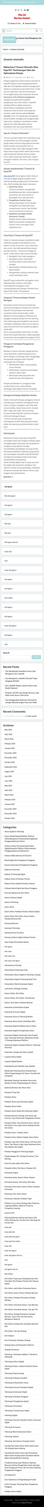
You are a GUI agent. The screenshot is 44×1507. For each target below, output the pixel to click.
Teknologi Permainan (13, 1427)
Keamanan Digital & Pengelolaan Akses (19, 1031)
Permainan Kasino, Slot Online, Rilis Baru (20, 1182)
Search (6, 653)
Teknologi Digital (11, 1415)
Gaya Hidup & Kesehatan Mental (17, 942)
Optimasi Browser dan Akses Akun (18, 1088)
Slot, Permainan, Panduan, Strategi (17, 1340)
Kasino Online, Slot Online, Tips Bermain (20, 998)
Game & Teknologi (11, 902)
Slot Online (9, 1274)
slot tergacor (9, 1336)
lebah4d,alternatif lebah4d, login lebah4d (20, 1066)
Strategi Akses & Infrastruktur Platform (19, 1345)
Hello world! (31, 716)
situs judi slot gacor (12, 1237)
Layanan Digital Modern (13, 1061)
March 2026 (9, 739)
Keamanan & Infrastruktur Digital (17, 1007)
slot (6, 561)
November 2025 (10, 758)
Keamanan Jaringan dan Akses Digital (19, 1052)
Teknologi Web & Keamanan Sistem (18, 1432)
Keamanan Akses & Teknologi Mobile (19, 1017)
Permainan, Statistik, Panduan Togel (18, 1199)
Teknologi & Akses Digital (14, 1362)
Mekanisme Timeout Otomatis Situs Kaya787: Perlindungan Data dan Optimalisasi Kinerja (21, 70)
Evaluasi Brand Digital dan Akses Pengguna (21, 888)
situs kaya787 (9, 176)
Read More (7, 477)
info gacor (8, 947)
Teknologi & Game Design (14, 1373)
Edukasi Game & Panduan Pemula (17, 879)
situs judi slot (10, 1232)
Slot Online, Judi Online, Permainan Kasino (20, 1288)
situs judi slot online (12, 1241)
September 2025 (11, 767)
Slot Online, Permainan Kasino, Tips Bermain (21, 1305)
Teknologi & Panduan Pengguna (16, 1397)
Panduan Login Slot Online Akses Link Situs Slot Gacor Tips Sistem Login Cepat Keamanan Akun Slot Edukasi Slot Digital (23, 1144)
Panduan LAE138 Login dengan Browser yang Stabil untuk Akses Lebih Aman (20, 2)
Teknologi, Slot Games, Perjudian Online (20, 1441)
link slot (8, 524)
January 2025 (10, 804)
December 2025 (10, 753)
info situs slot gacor (12, 961)
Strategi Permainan (12, 1350)
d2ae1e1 (9, 77)
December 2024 (10, 809)
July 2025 (8, 776)
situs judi (8, 1227)
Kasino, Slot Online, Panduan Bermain (19, 1003)
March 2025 (9, 795)
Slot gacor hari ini (11, 542)
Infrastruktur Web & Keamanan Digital (19, 984)
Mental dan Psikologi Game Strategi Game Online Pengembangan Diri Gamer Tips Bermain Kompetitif (22, 1073)
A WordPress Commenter (14, 716)
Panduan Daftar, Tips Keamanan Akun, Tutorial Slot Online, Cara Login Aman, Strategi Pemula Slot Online (22, 1125)
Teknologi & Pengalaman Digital (17, 1401)
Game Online (9, 907)
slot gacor (8, 505)
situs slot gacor (10, 570)
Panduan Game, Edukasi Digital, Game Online (21, 1137)
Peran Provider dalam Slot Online (17, 1163)
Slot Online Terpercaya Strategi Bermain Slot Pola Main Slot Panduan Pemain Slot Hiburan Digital (21, 1281)
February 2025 (10, 800)
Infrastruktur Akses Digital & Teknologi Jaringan (23, 975)
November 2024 (10, 814)
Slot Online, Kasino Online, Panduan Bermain (21, 1293)
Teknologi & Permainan (13, 1406)
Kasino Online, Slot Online (14, 993)
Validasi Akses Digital (13, 1491)
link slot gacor (10, 496)
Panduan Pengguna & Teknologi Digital (19, 1152)
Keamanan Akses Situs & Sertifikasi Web (20, 1021)
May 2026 (8, 730)
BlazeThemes (27, 1503)
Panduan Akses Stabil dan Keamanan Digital (21, 1111)
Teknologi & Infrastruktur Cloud (16, 1383)
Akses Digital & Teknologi (14, 832)
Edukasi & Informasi (12, 870)
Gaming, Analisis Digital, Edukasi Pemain (20, 937)
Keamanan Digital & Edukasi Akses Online (20, 1026)
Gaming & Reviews (12, 923)
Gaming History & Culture (14, 933)
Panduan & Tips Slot (12, 1092)
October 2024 (10, 818)
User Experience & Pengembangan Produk (20, 1480)
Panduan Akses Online (13, 1106)
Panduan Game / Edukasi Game (16, 1133)
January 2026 (10, 748)
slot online (9, 598)
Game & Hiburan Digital (13, 898)
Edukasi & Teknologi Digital (15, 874)
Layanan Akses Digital (13, 1057)
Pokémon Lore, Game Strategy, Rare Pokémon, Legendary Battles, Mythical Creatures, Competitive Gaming (22, 1205)
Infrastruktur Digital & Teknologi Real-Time (21, 979)
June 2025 (8, 781)
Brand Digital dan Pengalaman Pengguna (20, 860)
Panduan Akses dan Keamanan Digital (19, 1102)
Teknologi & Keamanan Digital (16, 1392)
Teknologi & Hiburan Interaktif (16, 1378)
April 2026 (8, 734)
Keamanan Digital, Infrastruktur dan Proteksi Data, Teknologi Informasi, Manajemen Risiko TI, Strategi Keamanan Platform (22, 1037)
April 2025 (8, 790)
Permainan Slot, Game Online (16, 1194)
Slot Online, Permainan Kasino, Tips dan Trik (21, 1309)
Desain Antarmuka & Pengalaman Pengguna (21, 865)
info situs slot (10, 956)
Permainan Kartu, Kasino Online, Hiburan (20, 1177)
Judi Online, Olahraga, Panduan (16, 989)
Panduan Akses (10, 1097)
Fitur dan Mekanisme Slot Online (17, 893)
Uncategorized (10, 1475)
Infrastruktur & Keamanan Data (16, 970)
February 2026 (10, 744)
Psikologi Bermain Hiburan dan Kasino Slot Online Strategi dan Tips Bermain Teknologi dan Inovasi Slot (22, 1220)
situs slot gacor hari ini (13, 1255)
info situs (8, 951)
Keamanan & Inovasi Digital (15, 1012)
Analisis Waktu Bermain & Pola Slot (18, 856)
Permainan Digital (11, 1173)
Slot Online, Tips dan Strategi (15, 1331)
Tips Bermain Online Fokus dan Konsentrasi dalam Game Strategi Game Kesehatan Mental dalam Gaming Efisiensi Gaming (22, 1455)
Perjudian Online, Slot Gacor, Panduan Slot (20, 1168)
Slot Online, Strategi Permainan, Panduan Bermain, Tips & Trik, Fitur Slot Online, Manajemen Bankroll (20, 1316)
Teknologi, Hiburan (12, 1437)
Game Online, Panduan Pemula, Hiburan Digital (22, 912)
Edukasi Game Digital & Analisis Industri (20, 884)
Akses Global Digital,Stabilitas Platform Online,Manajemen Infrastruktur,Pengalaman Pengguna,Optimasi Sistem (21, 838)
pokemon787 (9, 1213)
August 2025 (9, 772)
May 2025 (8, 786)
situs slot (8, 552)
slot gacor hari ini (11, 1269)
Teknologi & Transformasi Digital (17, 1411)
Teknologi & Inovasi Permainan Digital (19, 1387)
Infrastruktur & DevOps (13, 965)
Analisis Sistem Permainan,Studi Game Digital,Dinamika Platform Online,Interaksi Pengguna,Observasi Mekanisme (20, 848)
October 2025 (10, 762)
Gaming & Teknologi (12, 928)
